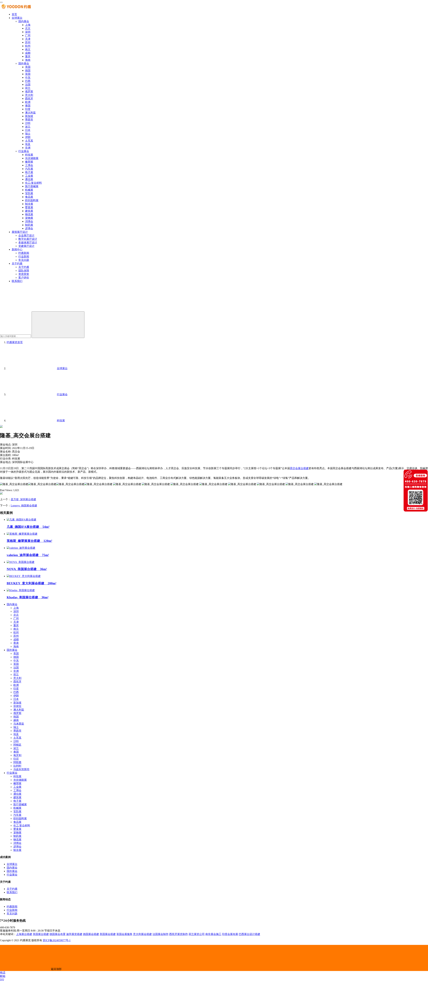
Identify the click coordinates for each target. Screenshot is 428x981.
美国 (27, 67)
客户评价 (23, 277)
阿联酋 (17, 762)
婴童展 (29, 207)
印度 (27, 109)
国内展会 (23, 21)
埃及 (27, 144)
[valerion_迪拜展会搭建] (21, 547)
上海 (27, 24)
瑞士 (27, 133)
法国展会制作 (160, 934)
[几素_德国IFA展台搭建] (21, 519)
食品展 (29, 196)
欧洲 (27, 102)
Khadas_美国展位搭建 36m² (27, 597)
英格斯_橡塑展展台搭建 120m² (29, 541)
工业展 (29, 175)
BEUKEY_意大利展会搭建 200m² (31, 583)
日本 (27, 130)
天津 (27, 38)
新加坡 (29, 116)
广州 (27, 35)
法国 (27, 84)
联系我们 (17, 281)
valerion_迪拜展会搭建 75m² (28, 555)
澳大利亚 (30, 112)
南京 (27, 49)
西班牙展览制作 (178, 934)
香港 (16, 643)
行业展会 (23, 151)
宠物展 (29, 217)
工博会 (29, 165)
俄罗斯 (29, 91)
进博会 (29, 228)
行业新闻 (23, 256)
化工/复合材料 (33, 182)
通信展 (29, 179)
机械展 (29, 189)
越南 (16, 720)
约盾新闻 (23, 253)
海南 (27, 60)
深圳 (27, 31)
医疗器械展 (31, 186)
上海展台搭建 (24, 934)
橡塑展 (29, 161)
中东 (27, 77)
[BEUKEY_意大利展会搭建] (24, 576)
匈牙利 (17, 755)
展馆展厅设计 (20, 231)
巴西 (27, 81)
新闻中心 (17, 249)
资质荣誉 (23, 274)
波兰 (27, 126)
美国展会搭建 (108, 934)
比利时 (17, 765)
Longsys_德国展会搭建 (24, 505)
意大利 (29, 95)
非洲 (27, 147)
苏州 (27, 42)
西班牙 (29, 98)
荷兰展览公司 (197, 934)
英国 (27, 74)
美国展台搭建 (41, 934)
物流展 (29, 214)
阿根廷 (17, 744)
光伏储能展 (31, 158)
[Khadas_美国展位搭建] (21, 590)
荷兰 (27, 88)
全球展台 (17, 17)
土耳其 (29, 140)
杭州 (27, 45)
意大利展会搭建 (142, 934)
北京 (27, 28)
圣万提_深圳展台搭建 (23, 499)
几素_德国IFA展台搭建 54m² (28, 527)
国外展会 (23, 63)
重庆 (27, 56)
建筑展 (29, 210)
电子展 (29, 172)
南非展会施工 (213, 934)
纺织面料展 (31, 200)
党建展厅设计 (26, 246)
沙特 (27, 123)
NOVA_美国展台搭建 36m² (27, 569)
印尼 (16, 758)
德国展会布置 (57, 934)
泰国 (27, 105)
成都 (27, 52)
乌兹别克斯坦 (21, 769)
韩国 (16, 716)
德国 (27, 70)
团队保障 (23, 270)
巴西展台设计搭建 (249, 934)
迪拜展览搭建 (74, 934)
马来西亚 (18, 723)
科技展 (29, 154)
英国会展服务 (124, 934)
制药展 (29, 224)
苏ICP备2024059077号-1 (57, 940)
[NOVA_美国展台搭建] (20, 562)
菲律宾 (17, 706)
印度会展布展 (230, 934)
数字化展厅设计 (27, 239)
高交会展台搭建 (299, 468)
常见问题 (23, 260)
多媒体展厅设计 (27, 242)
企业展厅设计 (26, 235)
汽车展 (29, 168)
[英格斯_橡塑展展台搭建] (22, 533)
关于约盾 (17, 263)
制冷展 (29, 203)
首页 (14, 14)
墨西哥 (29, 119)
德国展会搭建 (91, 934)
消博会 (29, 221)
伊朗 (27, 137)
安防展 (29, 193)
